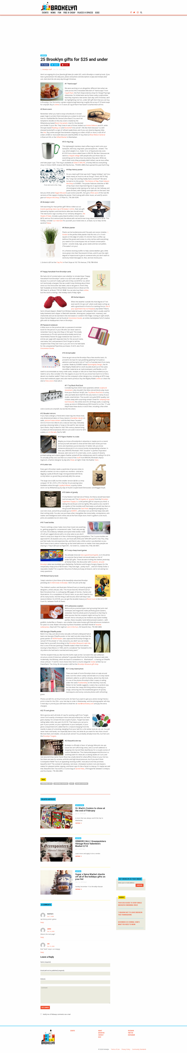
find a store (49, 381)
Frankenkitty (82, 683)
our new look (58, 221)
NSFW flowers (57, 638)
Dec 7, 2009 (50, 916)
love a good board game (89, 555)
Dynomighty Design (95, 364)
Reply (42, 922)
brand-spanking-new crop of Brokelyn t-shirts (57, 209)
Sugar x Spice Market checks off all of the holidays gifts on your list (90, 876)
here (96, 460)
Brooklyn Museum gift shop (88, 664)
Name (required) (45, 962)
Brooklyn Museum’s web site (79, 643)
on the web (52, 432)
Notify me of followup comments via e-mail (56, 1014)
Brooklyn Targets (49, 736)
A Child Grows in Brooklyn (58, 583)
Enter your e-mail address (126, 883)
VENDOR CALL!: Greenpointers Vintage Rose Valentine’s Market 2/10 (90, 843)
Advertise (101, 1033)
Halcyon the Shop (52, 197)
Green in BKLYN (79, 163)
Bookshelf (68, 128)
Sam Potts (84, 508)
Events (45, 12)
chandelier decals (76, 418)
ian (48, 944)
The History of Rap (92, 181)
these (49, 223)
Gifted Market (61, 137)
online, (86, 290)
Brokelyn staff (47, 69)
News (53, 12)
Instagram (131, 1035)
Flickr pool (94, 193)
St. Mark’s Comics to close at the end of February (90, 809)
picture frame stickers (53, 420)
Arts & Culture (79, 805)
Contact (101, 1035)
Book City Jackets (61, 123)
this (44, 132)
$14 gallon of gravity (86, 499)
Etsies (72, 460)
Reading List (56, 128)
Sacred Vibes (79, 769)
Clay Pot (60, 262)
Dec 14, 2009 (50, 931)
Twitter (130, 1033)
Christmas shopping (61, 784)
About (100, 1031)
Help (99, 1037)
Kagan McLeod (60, 193)
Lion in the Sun (72, 627)
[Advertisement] (93, 35)
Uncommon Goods (75, 318)
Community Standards (139, 1049)
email (66, 65)
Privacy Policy (126, 1049)
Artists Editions (91, 125)
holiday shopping (81, 784)
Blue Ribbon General (97, 135)
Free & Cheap (69, 12)
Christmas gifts (46, 784)
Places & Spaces (85, 12)
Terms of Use (115, 1049)
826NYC (74, 511)
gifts (71, 784)
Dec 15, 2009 (50, 946)
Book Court (91, 599)
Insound (71, 402)
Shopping (43, 55)
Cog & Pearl (69, 93)
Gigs (97, 12)
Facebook (131, 1031)
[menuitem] (45, 12)
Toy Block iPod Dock (95, 392)
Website (42, 979)
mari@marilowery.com (85, 704)
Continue (78, 823)
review (93, 662)
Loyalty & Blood (64, 485)
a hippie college (74, 156)
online (56, 105)
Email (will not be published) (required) (52, 970)
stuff (79, 458)
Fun (59, 12)
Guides (121, 897)
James (49, 929)
